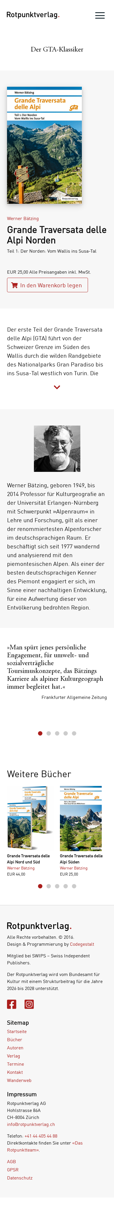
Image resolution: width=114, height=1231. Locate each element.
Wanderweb (19, 1080)
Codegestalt (82, 944)
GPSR (13, 1169)
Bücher (14, 1039)
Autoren (15, 1048)
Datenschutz (19, 1178)
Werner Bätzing (23, 218)
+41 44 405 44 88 (41, 1136)
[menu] (100, 17)
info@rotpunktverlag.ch (31, 1124)
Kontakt (15, 1072)
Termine (15, 1064)
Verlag (13, 1056)
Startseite (17, 1031)
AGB (11, 1161)
